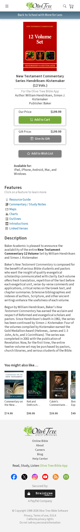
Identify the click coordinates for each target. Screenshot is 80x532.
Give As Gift (42, 139)
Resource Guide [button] (20, 199)
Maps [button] (12, 209)
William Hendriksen (38, 95)
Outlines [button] (15, 219)
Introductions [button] (18, 223)
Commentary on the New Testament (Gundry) (13, 407)
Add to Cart (42, 120)
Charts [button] (13, 214)
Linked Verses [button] (18, 228)
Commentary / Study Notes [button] (27, 204)
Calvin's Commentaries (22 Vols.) (57, 405)
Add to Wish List (42, 153)
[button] (64, 6)
